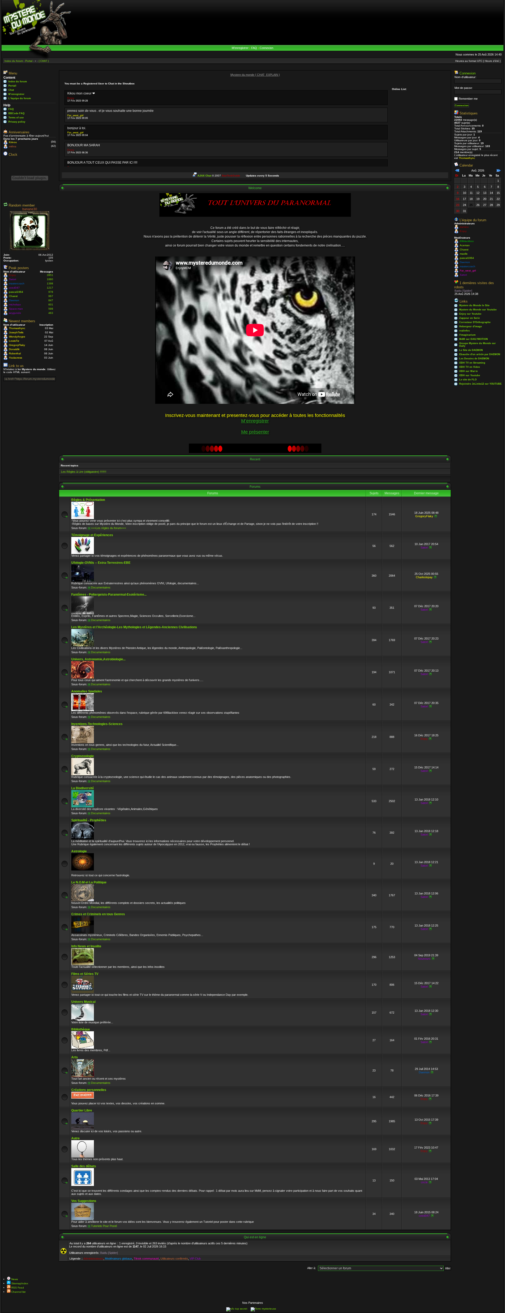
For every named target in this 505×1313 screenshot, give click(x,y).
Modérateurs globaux (118, 1258)
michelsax (15, 304)
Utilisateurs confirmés (174, 1258)
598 (50, 308)
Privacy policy (16, 121)
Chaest (13, 296)
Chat (11, 90)
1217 (50, 287)
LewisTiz (14, 340)
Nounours (424, 958)
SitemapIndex (19, 1283)
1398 (50, 283)
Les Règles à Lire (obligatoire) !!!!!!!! (83, 471)
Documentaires (100, 587)
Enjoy (12, 275)
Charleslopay (424, 577)
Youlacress (15, 357)
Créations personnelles (88, 1090)
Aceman (465, 245)
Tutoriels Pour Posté (104, 1226)
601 (50, 304)
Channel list (18, 1291)
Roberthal (15, 353)
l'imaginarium (467, 335)
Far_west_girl (75, 115)
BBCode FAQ (16, 113)
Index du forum (17, 81)
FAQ (254, 47)
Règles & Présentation (88, 500)
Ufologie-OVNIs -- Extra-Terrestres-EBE (100, 563)
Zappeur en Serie (469, 318)
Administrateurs (93, 1258)
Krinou (13, 142)
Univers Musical (83, 1002)
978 (50, 291)
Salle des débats (83, 1166)
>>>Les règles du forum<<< (108, 528)
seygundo (15, 312)
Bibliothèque (80, 1029)
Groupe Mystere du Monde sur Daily (477, 344)
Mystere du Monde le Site (474, 305)
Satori (12, 279)
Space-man (16, 308)
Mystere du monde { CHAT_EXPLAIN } (255, 74)
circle (424, 1182)
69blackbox (467, 241)
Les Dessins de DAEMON (474, 358)
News (14, 1279)
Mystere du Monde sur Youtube (478, 309)
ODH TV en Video (469, 367)
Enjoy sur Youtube (470, 314)
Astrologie (79, 851)
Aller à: (311, 1268)
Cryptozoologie (82, 756)
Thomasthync (17, 328)
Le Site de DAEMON (471, 350)
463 (50, 312)
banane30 (29, 209)
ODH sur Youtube (469, 375)
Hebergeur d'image (470, 326)
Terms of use (16, 117)
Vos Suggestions (83, 1201)
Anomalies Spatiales (86, 691)
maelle (464, 253)
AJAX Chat (204, 175)
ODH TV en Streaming (472, 362)
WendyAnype (17, 336)
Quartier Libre (81, 1110)
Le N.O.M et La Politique (89, 882)
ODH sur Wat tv (468, 371)
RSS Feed (17, 1287)
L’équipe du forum (19, 98)
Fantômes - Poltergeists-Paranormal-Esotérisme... (109, 594)
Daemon (14, 300)
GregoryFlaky (17, 345)
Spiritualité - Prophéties (88, 820)
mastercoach (16, 283)
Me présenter (255, 432)
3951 (50, 275)
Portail (12, 85)
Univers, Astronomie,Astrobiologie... (98, 659)
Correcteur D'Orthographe (475, 322)
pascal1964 (16, 291)
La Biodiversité (82, 788)
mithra (12, 146)
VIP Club (195, 1258)
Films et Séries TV (84, 974)
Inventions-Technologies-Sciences (97, 724)
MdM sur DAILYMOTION (473, 339)
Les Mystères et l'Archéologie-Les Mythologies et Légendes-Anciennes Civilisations (134, 627)
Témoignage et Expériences (92, 535)
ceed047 (14, 287)
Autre (75, 1138)
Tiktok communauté (146, 1258)
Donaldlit (14, 349)
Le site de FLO (468, 379)
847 (50, 300)
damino (464, 226)
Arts (74, 1057)
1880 (50, 279)
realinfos (464, 330)
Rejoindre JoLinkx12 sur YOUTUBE (480, 384)
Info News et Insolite (86, 946)
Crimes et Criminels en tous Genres (98, 914)
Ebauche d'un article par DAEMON (479, 354)
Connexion (266, 47)
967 (50, 296)
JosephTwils (16, 332)
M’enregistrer (240, 47)
